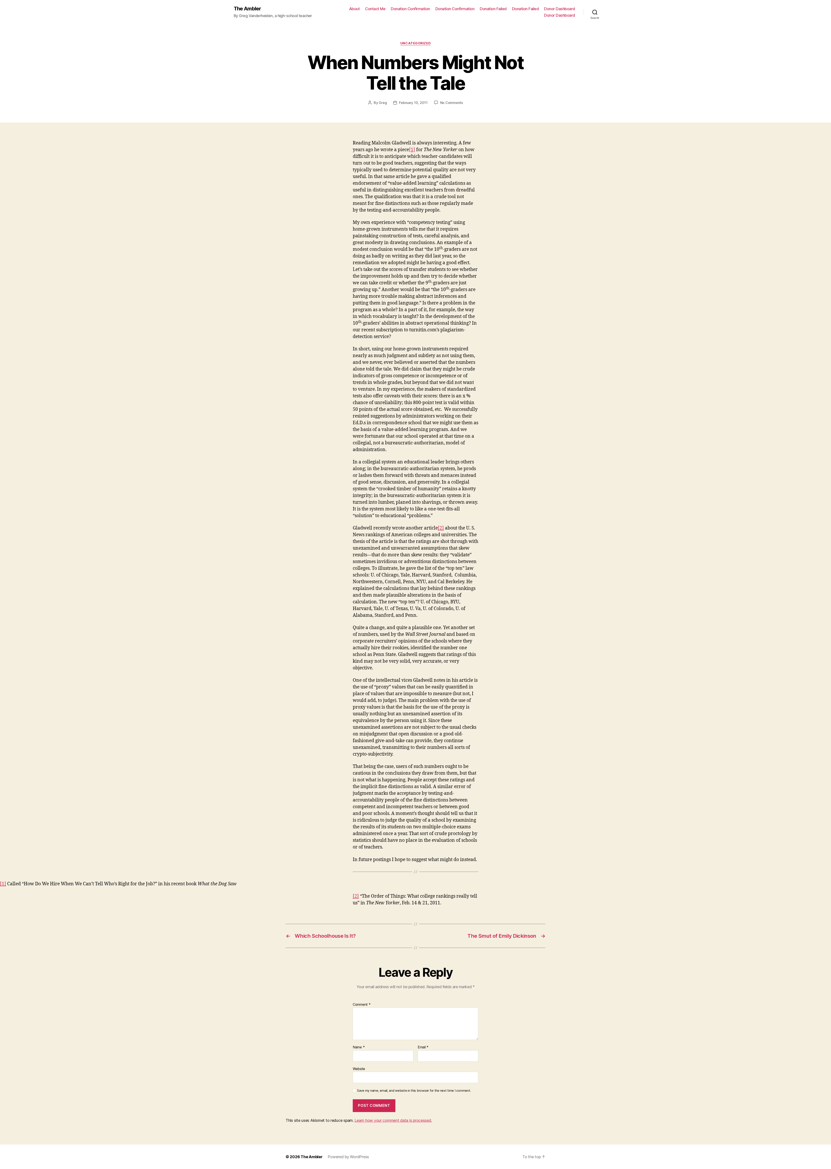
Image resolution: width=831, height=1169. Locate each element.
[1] (412, 150)
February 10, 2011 (413, 102)
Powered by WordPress (348, 1156)
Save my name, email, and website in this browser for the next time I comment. (414, 1091)
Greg (383, 102)
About (354, 8)
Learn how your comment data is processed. (393, 1120)
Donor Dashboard (559, 8)
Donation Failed (493, 8)
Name (359, 1047)
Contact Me (375, 8)
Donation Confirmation (410, 8)
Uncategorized (415, 43)
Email (423, 1047)
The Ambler (247, 8)
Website (359, 1069)
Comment (362, 1005)
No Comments (451, 102)
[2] (441, 528)
